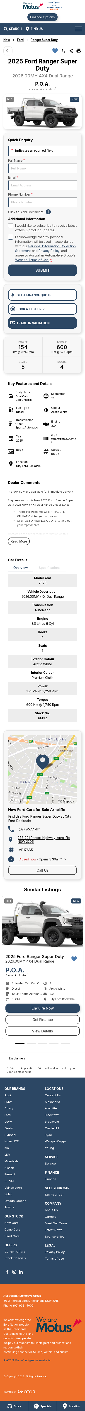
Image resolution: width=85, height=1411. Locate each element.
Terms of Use (54, 1258)
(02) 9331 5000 (23, 1305)
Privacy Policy (49, 251)
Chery (9, 1108)
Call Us (42, 870)
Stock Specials (15, 1258)
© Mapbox (67, 801)
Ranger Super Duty (44, 40)
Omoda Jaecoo (15, 1201)
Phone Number (20, 194)
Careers (50, 1216)
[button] (42, 111)
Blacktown (52, 1115)
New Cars (12, 1223)
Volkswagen (13, 1187)
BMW (8, 1102)
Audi (8, 1095)
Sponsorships (54, 1236)
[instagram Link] (14, 1272)
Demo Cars (12, 1229)
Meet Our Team (56, 1223)
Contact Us (53, 1095)
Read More (19, 541)
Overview (20, 568)
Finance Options (42, 17)
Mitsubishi (12, 1161)
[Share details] (71, 51)
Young (49, 1148)
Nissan (9, 1168)
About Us (51, 1210)
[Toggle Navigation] (78, 29)
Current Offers (15, 1251)
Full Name (16, 160)
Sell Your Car (54, 1194)
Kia (7, 1148)
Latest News (53, 1230)
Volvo (8, 1194)
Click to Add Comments (26, 212)
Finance (50, 1179)
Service (50, 1163)
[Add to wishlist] (55, 50)
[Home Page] (42, 6)
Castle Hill (52, 1128)
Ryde (48, 1135)
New (6, 40)
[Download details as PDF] (79, 51)
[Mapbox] (20, 799)
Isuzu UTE (12, 1141)
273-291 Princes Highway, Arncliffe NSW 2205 (44, 839)
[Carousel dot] (19, 1043)
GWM (8, 1121)
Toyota (9, 1207)
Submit (42, 270)
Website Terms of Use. (32, 260)
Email (13, 177)
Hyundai (10, 1135)
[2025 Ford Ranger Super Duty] (42, 923)
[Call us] (63, 51)
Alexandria (52, 1102)
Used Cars (12, 1236)
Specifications (50, 568)
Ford (20, 40)
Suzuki (9, 1181)
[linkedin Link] (21, 1272)
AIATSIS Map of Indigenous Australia (27, 1360)
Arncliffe (51, 1108)
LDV (7, 1154)
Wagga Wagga (55, 1141)
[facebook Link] (7, 1272)
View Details (42, 1031)
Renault (10, 1174)
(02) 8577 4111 (29, 829)
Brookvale (52, 1121)
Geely (9, 1128)
